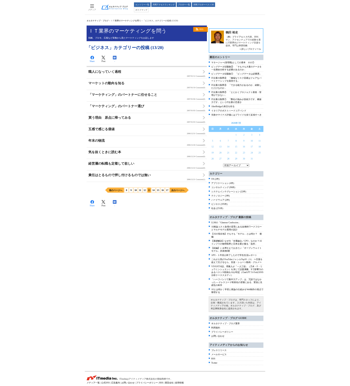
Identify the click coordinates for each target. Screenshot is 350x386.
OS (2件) (215, 179)
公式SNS (105, 382)
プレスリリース (219, 350)
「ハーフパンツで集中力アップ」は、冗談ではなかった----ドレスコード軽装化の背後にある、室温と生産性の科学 (236, 282)
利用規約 (215, 327)
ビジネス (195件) (219, 204)
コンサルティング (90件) (223, 187)
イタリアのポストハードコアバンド (228, 110)
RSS (201, 29)
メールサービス (219, 354)
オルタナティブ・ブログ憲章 (225, 323)
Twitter (214, 363)
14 (153, 190)
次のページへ (177, 190)
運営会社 (169, 382)
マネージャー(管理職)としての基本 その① (232, 62)
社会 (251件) (217, 208)
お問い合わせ (217, 336)
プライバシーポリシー (222, 332)
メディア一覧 (93, 382)
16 (163, 190)
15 (158, 190)
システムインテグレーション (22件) (228, 191)
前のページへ (115, 190)
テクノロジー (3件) (220, 195)
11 (140, 190)
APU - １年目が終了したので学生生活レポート (234, 255)
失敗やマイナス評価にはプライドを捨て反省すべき (236, 115)
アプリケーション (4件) (222, 183)
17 (167, 190)
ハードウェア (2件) (220, 200)
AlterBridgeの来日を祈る (223, 106)
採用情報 (179, 382)
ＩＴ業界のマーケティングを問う (126, 21)
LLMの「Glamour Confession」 (225, 222)
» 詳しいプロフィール (250, 49)
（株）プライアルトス (237, 37)
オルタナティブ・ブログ (98, 21)
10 (136, 190)
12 (145, 190)
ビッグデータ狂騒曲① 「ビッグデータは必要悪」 (236, 74)
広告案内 (115, 382)
